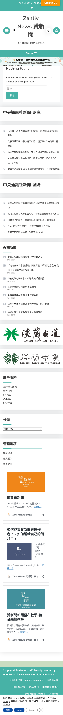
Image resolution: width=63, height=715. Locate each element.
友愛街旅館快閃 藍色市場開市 (22, 287)
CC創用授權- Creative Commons (26, 680)
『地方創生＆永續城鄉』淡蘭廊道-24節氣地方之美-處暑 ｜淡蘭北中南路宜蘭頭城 (33, 267)
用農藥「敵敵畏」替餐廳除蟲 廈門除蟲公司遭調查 (31, 220)
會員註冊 (7, 464)
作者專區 (7, 453)
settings (6, 701)
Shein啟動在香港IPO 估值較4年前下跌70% (29, 226)
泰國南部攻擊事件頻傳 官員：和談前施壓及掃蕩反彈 (33, 152)
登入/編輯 (34, 687)
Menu (29, 53)
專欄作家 (53, 694)
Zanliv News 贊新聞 (30, 26)
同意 (8, 710)
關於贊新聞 (52, 680)
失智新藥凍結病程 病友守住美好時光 (25, 257)
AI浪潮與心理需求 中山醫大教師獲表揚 (26, 278)
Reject (19, 710)
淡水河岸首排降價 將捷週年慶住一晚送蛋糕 (28, 304)
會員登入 (7, 458)
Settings (32, 710)
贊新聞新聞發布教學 (35, 694)
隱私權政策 (19, 687)
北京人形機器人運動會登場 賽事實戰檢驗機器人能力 (33, 214)
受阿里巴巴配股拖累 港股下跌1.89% (25, 232)
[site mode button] (48, 30)
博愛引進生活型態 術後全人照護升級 (25, 312)
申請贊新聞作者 (50, 687)
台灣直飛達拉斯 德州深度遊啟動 (23, 295)
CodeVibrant (47, 674)
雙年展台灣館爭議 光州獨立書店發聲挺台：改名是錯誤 (33, 169)
